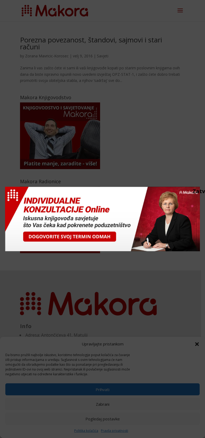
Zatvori (195, 191)
